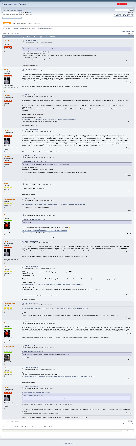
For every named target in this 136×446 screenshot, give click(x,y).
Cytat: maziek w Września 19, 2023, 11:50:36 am (34, 45)
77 (8, 33)
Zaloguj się (12, 10)
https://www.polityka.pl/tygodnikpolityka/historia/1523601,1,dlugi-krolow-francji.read (44, 230)
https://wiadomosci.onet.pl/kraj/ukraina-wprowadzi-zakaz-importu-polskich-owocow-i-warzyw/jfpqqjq (49, 119)
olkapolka (7, 41)
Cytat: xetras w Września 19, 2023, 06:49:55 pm (33, 219)
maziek (6, 69)
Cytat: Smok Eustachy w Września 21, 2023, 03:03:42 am (36, 392)
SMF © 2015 (68, 442)
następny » (131, 31)
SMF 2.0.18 (61, 442)
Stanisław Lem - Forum (14, 4)
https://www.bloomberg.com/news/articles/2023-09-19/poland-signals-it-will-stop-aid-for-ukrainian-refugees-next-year (53, 204)
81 (15, 33)
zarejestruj (19, 10)
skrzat (40, 28)
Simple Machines (75, 442)
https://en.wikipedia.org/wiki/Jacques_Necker (34, 229)
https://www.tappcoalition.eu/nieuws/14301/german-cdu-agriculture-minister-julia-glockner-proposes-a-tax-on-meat (53, 284)
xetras (6, 183)
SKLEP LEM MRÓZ (124, 15)
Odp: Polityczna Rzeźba (31, 40)
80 (13, 33)
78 (10, 33)
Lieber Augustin (9, 199)
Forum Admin (35, 28)
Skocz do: (119, 431)
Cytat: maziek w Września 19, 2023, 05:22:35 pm (34, 161)
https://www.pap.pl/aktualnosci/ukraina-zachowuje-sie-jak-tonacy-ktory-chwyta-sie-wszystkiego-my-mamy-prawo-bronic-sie (55, 308)
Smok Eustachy (9, 346)
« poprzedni (125, 31)
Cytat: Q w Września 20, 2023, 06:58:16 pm (32, 351)
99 (18, 33)
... (7, 33)
